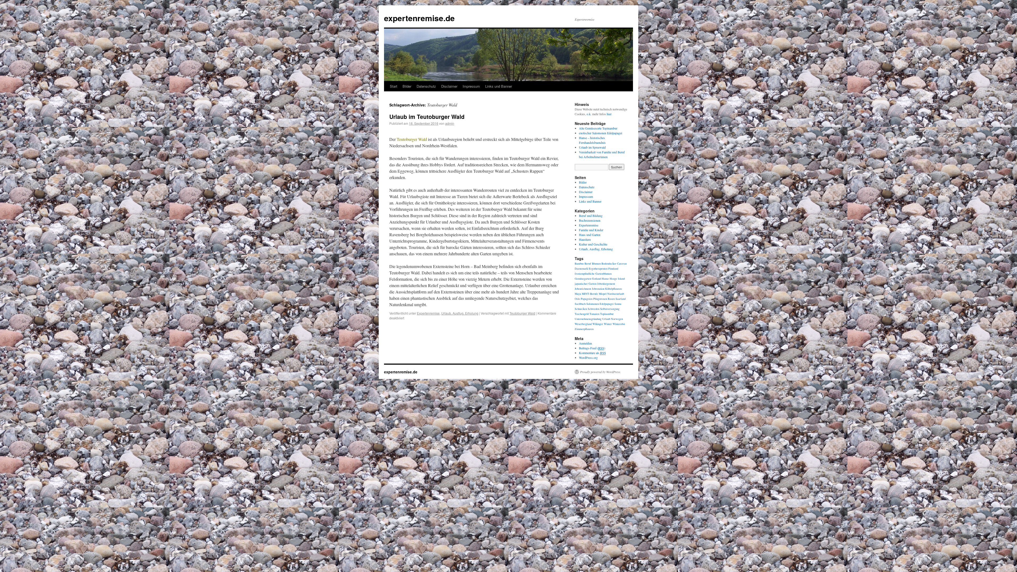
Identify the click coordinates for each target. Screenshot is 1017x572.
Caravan (622, 263)
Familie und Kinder (591, 230)
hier (609, 114)
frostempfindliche (585, 273)
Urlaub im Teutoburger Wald (427, 116)
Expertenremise (428, 313)
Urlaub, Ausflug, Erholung (459, 313)
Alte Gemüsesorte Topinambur (598, 128)
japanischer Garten (585, 283)
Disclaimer (449, 86)
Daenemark (581, 268)
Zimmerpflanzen (584, 329)
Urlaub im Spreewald (592, 147)
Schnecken (581, 309)
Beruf (588, 263)
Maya (578, 294)
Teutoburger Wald (522, 313)
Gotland (596, 278)
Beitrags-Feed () (592, 348)
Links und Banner (498, 86)
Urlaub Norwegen (612, 319)
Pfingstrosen (600, 299)
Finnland (613, 268)
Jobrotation (598, 289)
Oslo (577, 299)
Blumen (596, 263)
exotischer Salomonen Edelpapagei (600, 133)
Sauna (617, 304)
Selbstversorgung (609, 309)
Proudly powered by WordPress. (600, 372)
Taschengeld (582, 314)
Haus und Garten (589, 235)
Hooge (613, 278)
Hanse (605, 278)
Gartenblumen (603, 273)
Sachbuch (580, 304)
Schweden (593, 309)
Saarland (620, 299)
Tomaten (594, 314)
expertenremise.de (419, 18)
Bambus (579, 263)
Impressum (471, 86)
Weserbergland (583, 324)
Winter (608, 324)
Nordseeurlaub (615, 294)
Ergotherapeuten (598, 268)
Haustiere (585, 239)
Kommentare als (592, 353)
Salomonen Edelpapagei (600, 304)
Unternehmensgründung (588, 319)
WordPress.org (588, 357)
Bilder (407, 86)
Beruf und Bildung (591, 215)
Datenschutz (426, 86)
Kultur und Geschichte (593, 244)
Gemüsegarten (583, 278)
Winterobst (619, 324)
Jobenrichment (583, 289)
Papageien (586, 299)
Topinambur (607, 314)
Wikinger (597, 324)
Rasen (611, 299)
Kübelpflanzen (613, 289)
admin (449, 123)
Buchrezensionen (589, 220)
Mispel (602, 294)
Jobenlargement (606, 283)
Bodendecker (608, 263)
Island (621, 278)
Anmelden (585, 343)
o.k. (589, 114)
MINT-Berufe (590, 294)
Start (393, 86)
